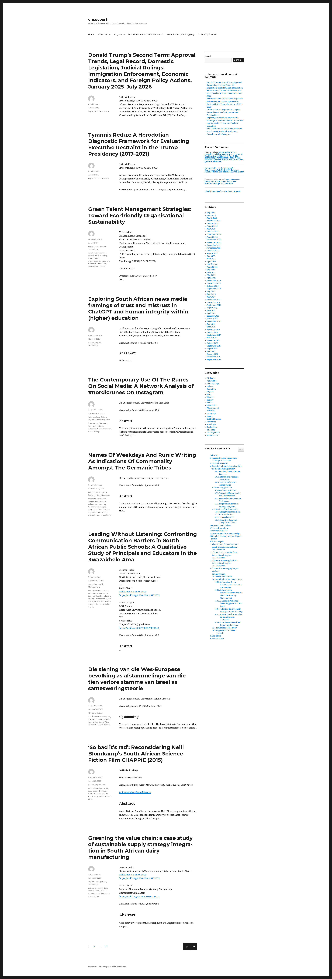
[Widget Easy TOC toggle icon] (241, 449)
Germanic (103, 423)
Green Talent (93, 258)
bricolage (103, 791)
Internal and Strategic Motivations (228, 478)
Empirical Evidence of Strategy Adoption (228, 505)
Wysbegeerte (212, 435)
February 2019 (213, 316)
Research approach (219, 531)
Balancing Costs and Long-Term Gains (228, 521)
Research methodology (221, 525)
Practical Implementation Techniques (230, 499)
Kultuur (100, 713)
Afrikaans (103, 34)
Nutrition (211, 411)
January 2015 (212, 354)
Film (103, 785)
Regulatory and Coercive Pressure (229, 472)
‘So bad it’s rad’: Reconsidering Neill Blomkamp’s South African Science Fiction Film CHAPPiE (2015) (136, 753)
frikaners (99, 719)
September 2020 (214, 289)
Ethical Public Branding (97, 256)
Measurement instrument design (225, 533)
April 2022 (211, 261)
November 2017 (213, 329)
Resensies (211, 422)
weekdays (106, 515)
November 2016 (213, 340)
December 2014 (213, 357)
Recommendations (224, 576)
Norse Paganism (104, 429)
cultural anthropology (97, 501)
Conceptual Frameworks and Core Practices (229, 494)
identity (107, 719)
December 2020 (214, 281)
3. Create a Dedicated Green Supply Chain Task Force (231, 603)
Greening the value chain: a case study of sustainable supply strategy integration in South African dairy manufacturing (140, 847)
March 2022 (212, 264)
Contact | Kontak (207, 34)
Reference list (218, 639)
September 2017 (214, 335)
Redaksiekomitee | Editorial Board (145, 34)
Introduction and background (224, 458)
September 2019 (214, 305)
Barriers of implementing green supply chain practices (227, 510)
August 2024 (212, 237)
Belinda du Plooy (95, 777)
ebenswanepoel (95, 239)
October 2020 (213, 286)
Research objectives (219, 463)
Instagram (92, 429)
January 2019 (212, 319)
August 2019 (212, 308)
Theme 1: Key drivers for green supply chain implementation (225, 545)
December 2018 (213, 321)
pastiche (102, 796)
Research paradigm (219, 528)
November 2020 (214, 283)
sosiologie (211, 424)
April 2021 (211, 278)
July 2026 (211, 212)
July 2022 (211, 256)
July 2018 (211, 324)
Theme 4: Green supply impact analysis (225, 569)
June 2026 (211, 215)
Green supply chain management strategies (225, 489)
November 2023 (213, 242)
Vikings (97, 431)
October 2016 (212, 343)
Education (92, 584)
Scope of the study (223, 461)
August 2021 (212, 267)
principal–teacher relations (99, 596)
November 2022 (213, 248)
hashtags (92, 426)
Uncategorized (213, 433)
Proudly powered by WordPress (112, 967)
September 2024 (214, 234)
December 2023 (214, 240)
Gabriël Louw (93, 104)
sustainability (93, 896)
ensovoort (97, 19)
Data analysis (218, 541)
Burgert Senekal (95, 410)
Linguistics (105, 420)
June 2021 (211, 272)
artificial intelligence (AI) (98, 788)
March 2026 (212, 218)
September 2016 (214, 346)
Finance (210, 397)
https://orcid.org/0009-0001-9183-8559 (139, 628)
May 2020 (211, 297)
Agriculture (212, 381)
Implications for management (229, 579)
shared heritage (95, 515)
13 (107, 946)
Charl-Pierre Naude (213, 191)
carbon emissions (95, 888)
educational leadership (98, 593)
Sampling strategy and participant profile (226, 537)
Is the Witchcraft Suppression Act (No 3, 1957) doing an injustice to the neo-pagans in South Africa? (224, 170)
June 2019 (211, 310)
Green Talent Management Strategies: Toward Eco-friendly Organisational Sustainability (139, 215)
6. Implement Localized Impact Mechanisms (230, 623)
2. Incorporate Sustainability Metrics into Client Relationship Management (231, 594)
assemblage (93, 791)
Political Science (102, 111)
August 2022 (212, 253)
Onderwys (211, 413)
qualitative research (96, 599)
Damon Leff (210, 168)
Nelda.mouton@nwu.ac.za (132, 591)
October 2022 (212, 251)
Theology (211, 430)
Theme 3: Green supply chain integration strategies (224, 561)
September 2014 (214, 359)
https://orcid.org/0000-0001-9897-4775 (139, 595)
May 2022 (211, 259)
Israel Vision (93, 722)
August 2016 (212, 349)
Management (100, 246)
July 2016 (210, 351)
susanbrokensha (95, 335)
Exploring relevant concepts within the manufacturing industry (226, 467)
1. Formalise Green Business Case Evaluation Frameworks (230, 585)
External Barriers (226, 517)
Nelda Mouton (94, 577)
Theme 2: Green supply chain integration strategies (224, 553)
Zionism (107, 725)
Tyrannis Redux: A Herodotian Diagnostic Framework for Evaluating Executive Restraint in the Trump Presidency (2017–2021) (138, 144)
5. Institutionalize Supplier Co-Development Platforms (231, 617)
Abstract (214, 455)
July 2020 (211, 291)
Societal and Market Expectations (228, 483)
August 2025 (212, 226)
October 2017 (212, 332)
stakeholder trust (95, 604)
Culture (91, 343)
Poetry (210, 416)
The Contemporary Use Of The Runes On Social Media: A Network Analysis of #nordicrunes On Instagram (141, 385)
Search (208, 56)
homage (100, 794)
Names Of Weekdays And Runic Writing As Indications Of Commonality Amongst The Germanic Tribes (142, 461)
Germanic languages (97, 507)
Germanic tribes (95, 509)
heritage (100, 426)
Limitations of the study (226, 628)
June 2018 (211, 327)
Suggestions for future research (225, 631)
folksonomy (93, 423)
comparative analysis (97, 499)
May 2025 (211, 229)
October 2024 (213, 232)
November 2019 (213, 302)
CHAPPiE (92, 794)
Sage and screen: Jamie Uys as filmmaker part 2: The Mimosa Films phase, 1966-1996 (222, 182)
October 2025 (212, 223)
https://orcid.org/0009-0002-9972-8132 (139, 896)
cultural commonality (97, 504)
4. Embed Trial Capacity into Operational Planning (231, 610)
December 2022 (214, 245)
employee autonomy (97, 253)
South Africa (106, 601)
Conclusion (216, 636)
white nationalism (95, 725)
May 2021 (211, 275)
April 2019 (211, 313)
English (118, 34)
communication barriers (98, 590)
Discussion (220, 550)
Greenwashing (94, 261)
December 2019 (213, 300)
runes (90, 431)
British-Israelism (94, 717)
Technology (93, 249)
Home (91, 34)
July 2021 (211, 270)
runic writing (102, 512)
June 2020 (211, 294)
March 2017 (211, 338)
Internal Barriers (226, 515)
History (98, 420)
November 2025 (213, 221)
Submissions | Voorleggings (181, 34)
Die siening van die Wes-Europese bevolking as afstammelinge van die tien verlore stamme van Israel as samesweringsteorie (137, 678)
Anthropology (94, 417)
